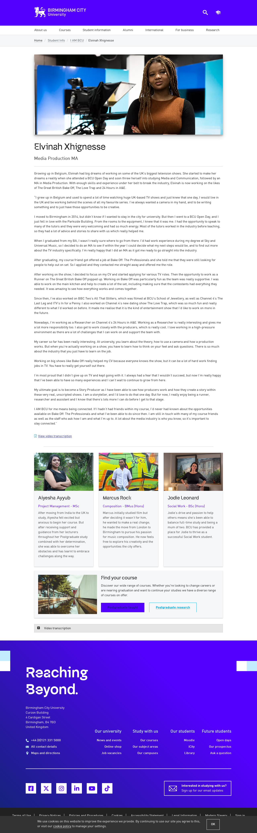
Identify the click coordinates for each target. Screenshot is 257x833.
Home (38, 40)
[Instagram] (61, 788)
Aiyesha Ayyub (54, 498)
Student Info (56, 40)
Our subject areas (145, 746)
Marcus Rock (117, 498)
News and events (109, 740)
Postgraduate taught (122, 607)
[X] (46, 788)
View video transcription (55, 436)
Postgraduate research (173, 607)
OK (213, 824)
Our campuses (147, 753)
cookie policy (62, 826)
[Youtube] (92, 788)
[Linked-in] (76, 788)
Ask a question (220, 753)
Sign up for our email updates (204, 788)
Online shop (112, 746)
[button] (40, 30)
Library (189, 753)
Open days (223, 740)
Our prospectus (220, 746)
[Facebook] (31, 788)
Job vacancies (111, 753)
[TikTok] (107, 788)
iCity (192, 746)
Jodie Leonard (183, 498)
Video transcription (57, 628)
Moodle (189, 740)
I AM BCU (77, 40)
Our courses (149, 740)
